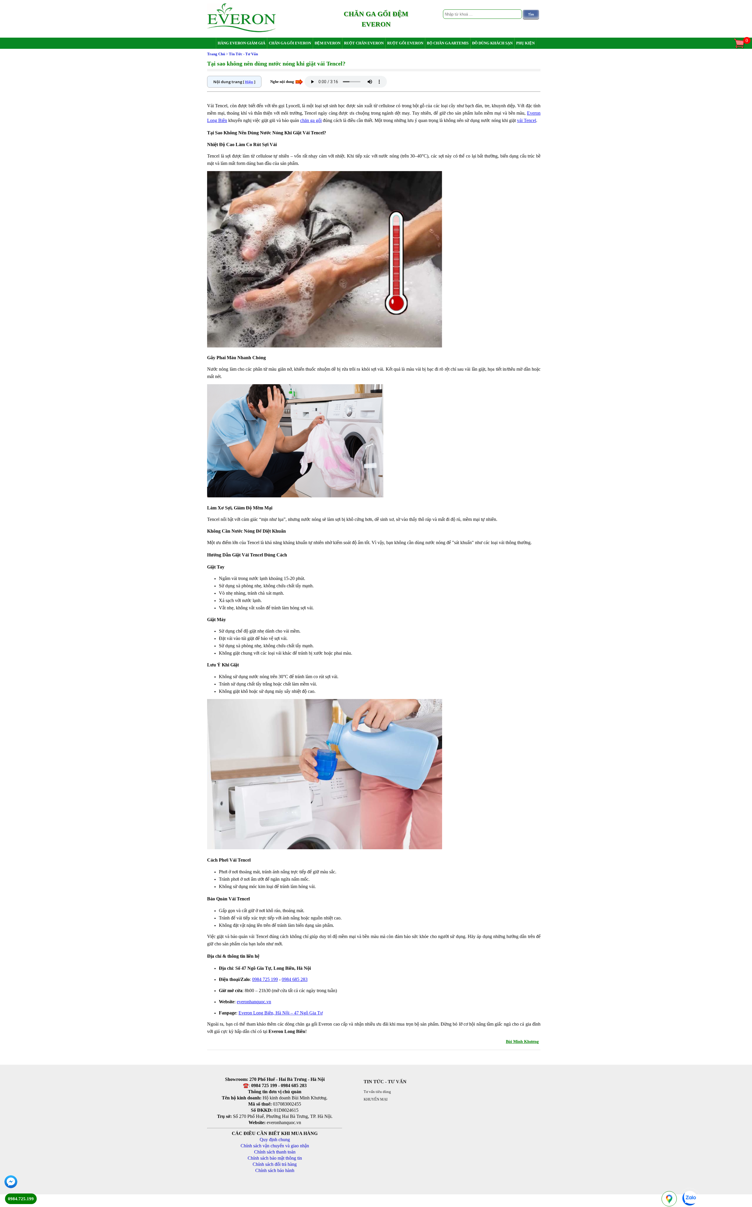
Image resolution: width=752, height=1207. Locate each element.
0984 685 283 (295, 979)
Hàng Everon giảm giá (241, 43)
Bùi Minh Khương (522, 1041)
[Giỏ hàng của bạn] (742, 48)
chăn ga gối (311, 120)
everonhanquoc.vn (254, 1001)
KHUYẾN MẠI (375, 1099)
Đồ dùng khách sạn (492, 43)
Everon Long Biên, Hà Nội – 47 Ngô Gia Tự (281, 1012)
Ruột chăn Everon (364, 43)
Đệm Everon (327, 43)
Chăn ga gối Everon (290, 43)
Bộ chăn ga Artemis (448, 43)
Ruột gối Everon (405, 43)
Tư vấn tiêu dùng (377, 1091)
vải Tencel (526, 120)
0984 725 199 (265, 979)
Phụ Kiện (525, 43)
